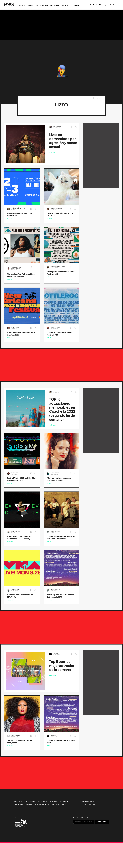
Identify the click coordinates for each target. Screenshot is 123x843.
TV (37, 5)
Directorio (18, 804)
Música (22, 5)
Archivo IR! (18, 801)
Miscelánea (54, 5)
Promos (65, 5)
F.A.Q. (64, 804)
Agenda (30, 5)
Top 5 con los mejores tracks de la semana (61, 666)
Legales (29, 804)
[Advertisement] (61, 24)
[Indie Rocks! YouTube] (100, 4)
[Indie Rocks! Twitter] (93, 4)
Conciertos (42, 801)
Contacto (64, 801)
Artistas (53, 801)
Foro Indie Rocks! (42, 804)
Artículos (52, 425)
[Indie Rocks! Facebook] (90, 4)
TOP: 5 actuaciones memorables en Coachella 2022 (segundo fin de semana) (62, 409)
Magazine (44, 5)
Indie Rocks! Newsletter (81, 818)
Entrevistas (30, 801)
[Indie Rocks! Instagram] (96, 4)
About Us (55, 804)
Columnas (75, 5)
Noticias (52, 152)
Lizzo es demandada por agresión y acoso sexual (63, 141)
